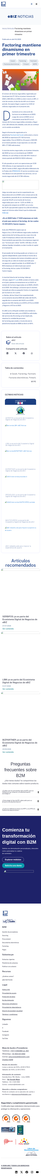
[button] (31, 4)
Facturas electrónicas (11, 64)
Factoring (22, 61)
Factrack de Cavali (17, 135)
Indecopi (5, 213)
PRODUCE (16, 171)
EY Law (15, 280)
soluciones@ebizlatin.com (19, 1057)
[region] (20, 185)
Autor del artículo (17, 343)
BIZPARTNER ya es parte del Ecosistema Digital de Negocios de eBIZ (19, 743)
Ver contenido (8, 629)
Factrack (33, 61)
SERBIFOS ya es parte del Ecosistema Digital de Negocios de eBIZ (19, 619)
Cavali (13, 61)
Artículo (10, 28)
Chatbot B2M (7, 1060)
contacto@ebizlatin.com (16, 1084)
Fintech (26, 64)
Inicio (4, 28)
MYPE (35, 64)
